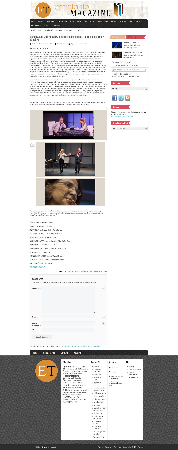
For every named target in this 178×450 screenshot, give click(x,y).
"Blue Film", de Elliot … (132, 42)
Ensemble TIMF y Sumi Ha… (122, 62)
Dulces (80, 373)
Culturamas (67, 371)
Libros (79, 382)
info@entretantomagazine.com (122, 116)
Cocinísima (97, 366)
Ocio (81, 390)
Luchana (75, 271)
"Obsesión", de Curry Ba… (133, 52)
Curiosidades (76, 371)
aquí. (110, 385)
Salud (79, 397)
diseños (74, 373)
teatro (105, 271)
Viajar (79, 21)
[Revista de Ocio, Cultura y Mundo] (89, 10)
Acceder (131, 366)
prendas (75, 392)
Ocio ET (41, 21)
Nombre (35, 317)
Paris (64, 392)
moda (79, 388)
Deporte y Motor (102, 21)
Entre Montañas (99, 396)
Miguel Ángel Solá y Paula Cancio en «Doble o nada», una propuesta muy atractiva (67, 38)
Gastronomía (62, 21)
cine (64, 369)
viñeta (74, 402)
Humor (65, 383)
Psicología (66, 395)
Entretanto (81, 30)
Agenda (73, 44)
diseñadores (67, 373)
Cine (130, 21)
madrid (74, 385)
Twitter (121, 98)
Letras (113, 21)
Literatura (67, 385)
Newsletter (78, 352)
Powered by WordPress (113, 447)
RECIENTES (115, 37)
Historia (81, 380)
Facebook (114, 98)
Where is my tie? (99, 437)
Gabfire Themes (137, 447)
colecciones (70, 369)
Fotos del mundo (99, 399)
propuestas (82, 392)
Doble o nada (66, 271)
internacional (72, 383)
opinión (85, 390)
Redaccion (62, 44)
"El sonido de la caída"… (121, 73)
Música (46, 25)
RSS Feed (128, 98)
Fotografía (77, 378)
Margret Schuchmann (74, 386)
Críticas (79, 44)
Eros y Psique (89, 21)
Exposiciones (68, 378)
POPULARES (132, 37)
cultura (85, 369)
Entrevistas (56, 25)
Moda (72, 21)
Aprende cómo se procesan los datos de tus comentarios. (81, 346)
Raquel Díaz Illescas (76, 394)
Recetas (59, 30)
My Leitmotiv (98, 413)
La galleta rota (98, 402)
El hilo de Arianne (99, 393)
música (66, 390)
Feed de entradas (135, 369)
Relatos (74, 397)
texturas (80, 399)
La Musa (96, 405)
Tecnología (66, 399)
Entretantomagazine (48, 447)
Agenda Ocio (48, 30)
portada (85, 44)
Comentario (36, 288)
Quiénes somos (49, 352)
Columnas (122, 21)
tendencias (73, 399)
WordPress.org (134, 377)
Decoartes (50, 21)
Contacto (64, 352)
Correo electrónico (36, 324)
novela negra (74, 390)
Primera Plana (36, 25)
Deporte (84, 371)
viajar (69, 401)
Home (33, 21)
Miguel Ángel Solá (85, 271)
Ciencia (137, 21)
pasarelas (69, 392)
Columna (78, 369)
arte (78, 366)
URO (84, 399)
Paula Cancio (97, 271)
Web (33, 330)
